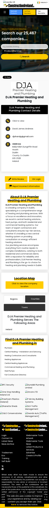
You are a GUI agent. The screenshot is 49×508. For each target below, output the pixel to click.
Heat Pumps (10, 371)
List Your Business (27, 12)
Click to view (18, 120)
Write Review (18, 179)
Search (25, 56)
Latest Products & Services (34, 448)
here (13, 504)
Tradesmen (7, 452)
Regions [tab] (14, 299)
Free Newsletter (41, 12)
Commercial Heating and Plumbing (19, 367)
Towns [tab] (25, 307)
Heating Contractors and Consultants (20, 355)
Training (5, 458)
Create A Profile (33, 455)
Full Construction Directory (15, 375)
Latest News (7, 441)
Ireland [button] (44, 2)
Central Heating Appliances (16, 363)
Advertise (30, 452)
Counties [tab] (35, 299)
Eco (3, 455)
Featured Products (14, 12)
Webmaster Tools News (34, 442)
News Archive (8, 444)
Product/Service (12, 51)
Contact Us (7, 438)
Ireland (9, 329)
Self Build (6, 461)
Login (38, 179)
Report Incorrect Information (26, 186)
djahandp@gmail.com (22, 136)
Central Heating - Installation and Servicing (23, 352)
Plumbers (8, 348)
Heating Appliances (13, 359)
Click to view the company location (24, 285)
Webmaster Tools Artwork (34, 437)
